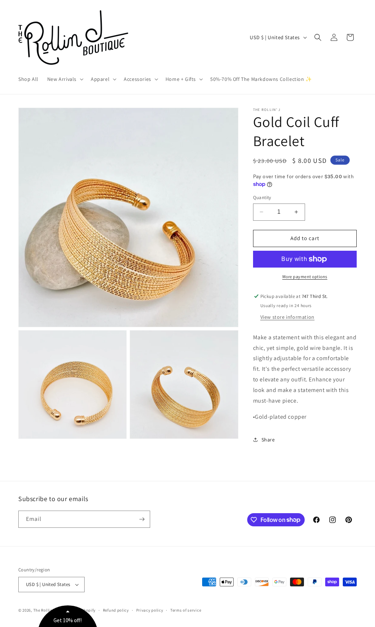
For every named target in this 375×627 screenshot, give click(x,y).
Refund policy (116, 610)
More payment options (304, 276)
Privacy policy (149, 610)
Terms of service (185, 610)
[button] (64, 79)
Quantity (262, 197)
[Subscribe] (142, 519)
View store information (287, 317)
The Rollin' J (45, 610)
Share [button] (268, 439)
